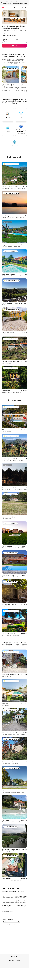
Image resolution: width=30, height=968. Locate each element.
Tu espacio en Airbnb (20, 8)
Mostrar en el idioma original (20, 3)
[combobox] (14, 36)
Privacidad (11, 960)
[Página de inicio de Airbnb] (3, 8)
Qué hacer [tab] (21, 891)
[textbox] (8, 41)
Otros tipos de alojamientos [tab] (9, 891)
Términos (17, 960)
